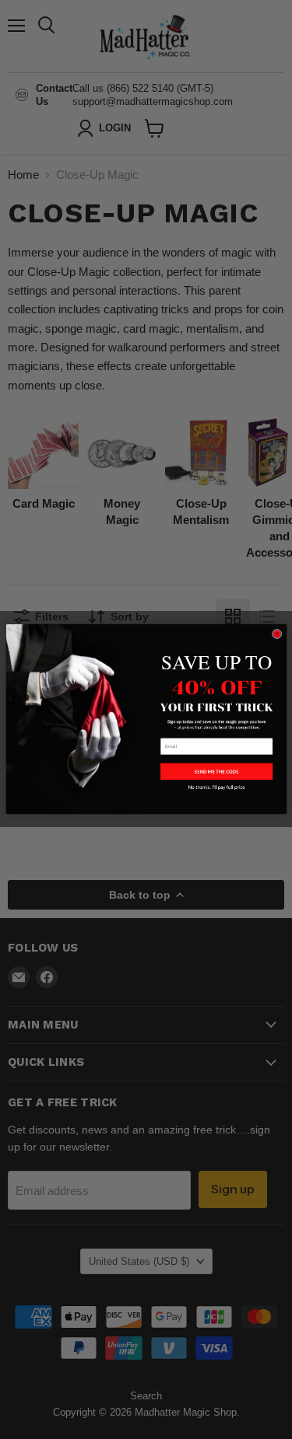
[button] (216, 771)
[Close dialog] (277, 634)
